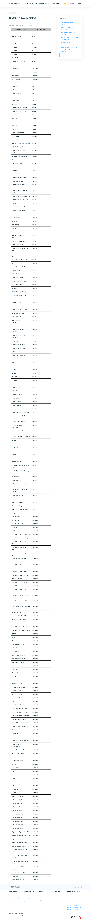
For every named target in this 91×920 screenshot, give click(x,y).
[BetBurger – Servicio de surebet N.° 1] (14, 3)
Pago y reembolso (43, 900)
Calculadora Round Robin (72, 905)
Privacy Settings (57, 918)
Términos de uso (49, 918)
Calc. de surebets (70, 894)
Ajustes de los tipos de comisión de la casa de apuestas (68, 32)
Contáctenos (57, 894)
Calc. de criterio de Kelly (72, 902)
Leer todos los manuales (69, 55)
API (51, 3)
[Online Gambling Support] (74, 917)
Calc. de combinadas (71, 903)
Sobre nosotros (58, 896)
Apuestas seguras (13, 894)
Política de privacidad (40, 918)
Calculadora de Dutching (72, 909)
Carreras (56, 898)
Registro (72, 3)
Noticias (41, 898)
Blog (10, 900)
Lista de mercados (66, 42)
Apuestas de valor (13, 896)
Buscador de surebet (29, 894)
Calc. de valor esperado (72, 896)
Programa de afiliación (44, 894)
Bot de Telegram (28, 898)
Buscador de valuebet (29, 896)
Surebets (28, 3)
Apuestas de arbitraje (14, 898)
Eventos (26, 900)
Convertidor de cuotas (71, 898)
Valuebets (35, 3)
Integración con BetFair (68, 27)
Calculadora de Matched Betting (74, 907)
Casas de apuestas (44, 896)
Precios (47, 3)
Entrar (79, 3)
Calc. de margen (70, 900)
